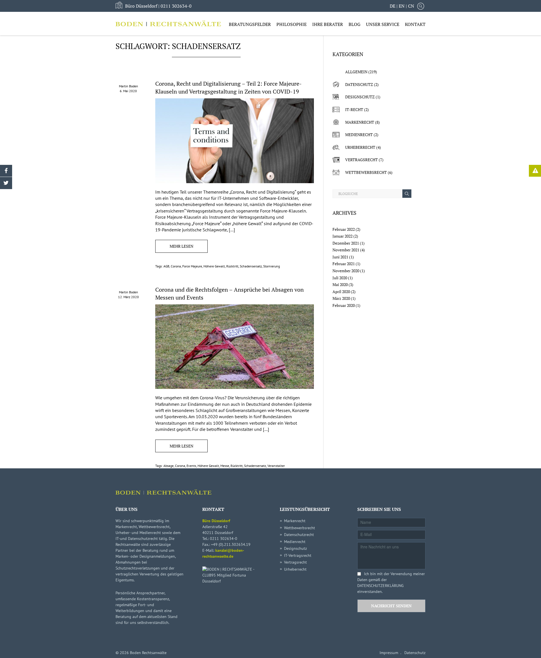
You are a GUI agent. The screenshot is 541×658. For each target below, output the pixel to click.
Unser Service (382, 24)
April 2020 (341, 291)
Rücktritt (232, 266)
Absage (168, 466)
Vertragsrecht (361, 159)
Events (191, 466)
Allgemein (356, 71)
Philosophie (291, 24)
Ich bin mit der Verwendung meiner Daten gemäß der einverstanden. (391, 582)
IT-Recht (354, 109)
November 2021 (345, 249)
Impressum (389, 652)
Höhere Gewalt (214, 266)
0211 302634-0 (176, 6)
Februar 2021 (343, 263)
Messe (224, 466)
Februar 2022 (343, 229)
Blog (354, 24)
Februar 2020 (343, 305)
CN (411, 6)
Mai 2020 (340, 284)
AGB (166, 266)
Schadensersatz (251, 266)
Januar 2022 (342, 236)
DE (392, 6)
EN (402, 6)
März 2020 (341, 298)
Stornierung (271, 266)
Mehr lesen (181, 246)
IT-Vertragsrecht (297, 555)
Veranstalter (276, 466)
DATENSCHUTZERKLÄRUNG (380, 585)
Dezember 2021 (345, 243)
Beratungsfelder (250, 24)
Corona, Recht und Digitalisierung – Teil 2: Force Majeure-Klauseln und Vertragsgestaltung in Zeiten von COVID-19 (228, 87)
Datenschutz (359, 84)
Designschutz (360, 96)
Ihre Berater (327, 24)
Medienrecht (359, 134)
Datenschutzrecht (299, 534)
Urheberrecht (360, 147)
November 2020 (345, 270)
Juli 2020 (339, 277)
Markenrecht (359, 122)
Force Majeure (192, 266)
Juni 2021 (340, 257)
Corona (176, 266)
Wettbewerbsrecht (366, 172)
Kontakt (415, 24)
